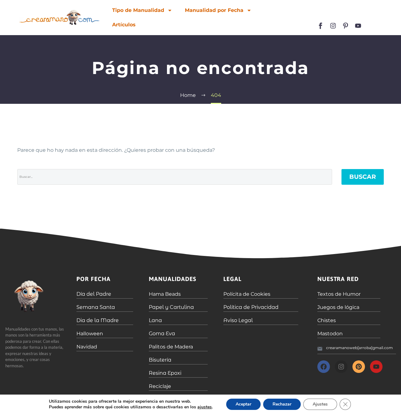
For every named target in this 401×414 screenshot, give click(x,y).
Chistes (326, 320)
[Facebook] (323, 366)
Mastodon (330, 334)
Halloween (89, 334)
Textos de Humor (339, 294)
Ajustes (320, 404)
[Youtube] (358, 25)
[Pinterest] (358, 366)
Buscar (362, 176)
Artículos (124, 25)
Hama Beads (165, 294)
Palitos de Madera (171, 347)
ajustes (204, 407)
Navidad (86, 347)
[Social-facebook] (320, 25)
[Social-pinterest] (345, 25)
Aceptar (243, 404)
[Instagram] (333, 25)
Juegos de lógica (338, 307)
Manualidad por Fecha (214, 10)
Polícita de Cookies (246, 294)
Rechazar (282, 404)
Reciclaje (160, 386)
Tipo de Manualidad (138, 10)
